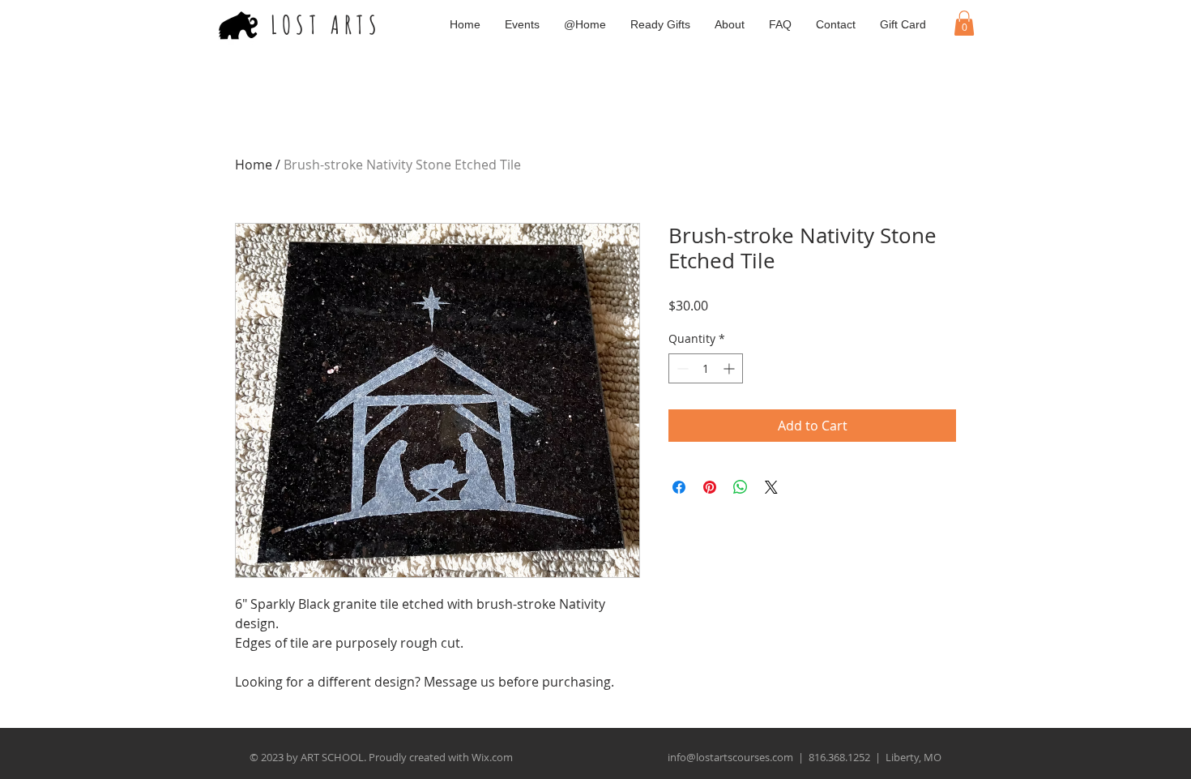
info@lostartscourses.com (730, 757)
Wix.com (492, 757)
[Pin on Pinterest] (709, 487)
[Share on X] (771, 487)
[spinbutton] (705, 368)
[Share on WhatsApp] (740, 487)
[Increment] (730, 368)
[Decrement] (681, 368)
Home (253, 164)
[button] (964, 23)
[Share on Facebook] (679, 487)
